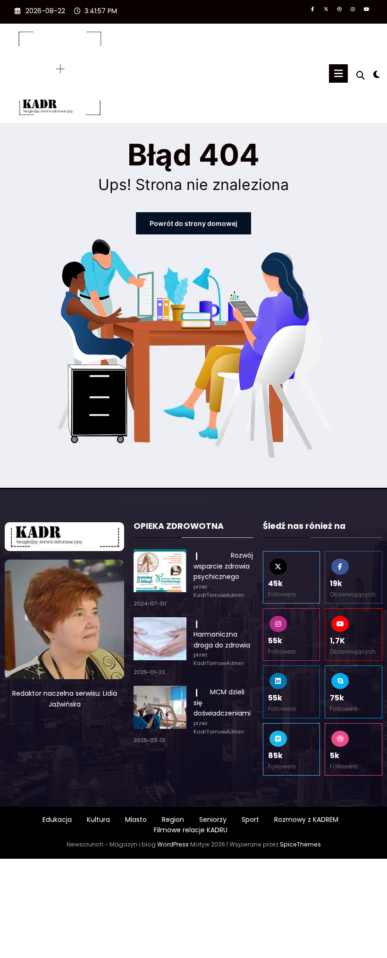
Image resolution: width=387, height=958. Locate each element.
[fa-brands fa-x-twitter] (326, 10)
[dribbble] (340, 10)
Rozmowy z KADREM (306, 819)
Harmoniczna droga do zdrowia (222, 634)
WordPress (173, 844)
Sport (250, 819)
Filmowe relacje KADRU (190, 830)
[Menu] (338, 73)
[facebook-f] (313, 10)
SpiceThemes (300, 844)
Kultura (98, 819)
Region (173, 819)
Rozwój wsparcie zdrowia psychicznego (223, 566)
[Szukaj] (360, 75)
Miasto (136, 819)
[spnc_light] (376, 74)
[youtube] (366, 10)
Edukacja (57, 819)
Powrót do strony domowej (193, 223)
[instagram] (353, 10)
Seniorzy (213, 819)
